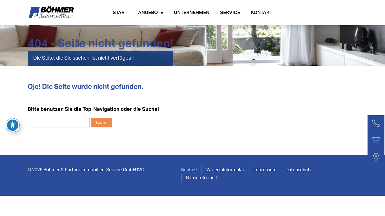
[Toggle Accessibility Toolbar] (12, 125)
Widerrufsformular (225, 170)
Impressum (264, 170)
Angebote (150, 12)
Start (120, 12)
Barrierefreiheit (201, 178)
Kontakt (261, 12)
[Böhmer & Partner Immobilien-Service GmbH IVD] (52, 14)
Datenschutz (298, 170)
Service (230, 12)
